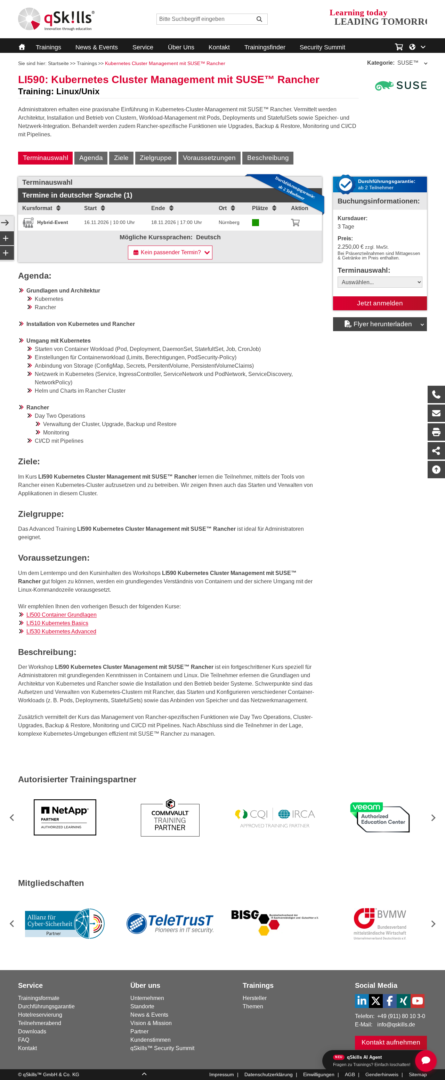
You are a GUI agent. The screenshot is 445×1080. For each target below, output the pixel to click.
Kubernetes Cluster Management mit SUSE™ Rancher (165, 63)
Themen (253, 1006)
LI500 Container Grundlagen (61, 615)
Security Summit (322, 47)
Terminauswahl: (364, 270)
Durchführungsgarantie (46, 1006)
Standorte (142, 1006)
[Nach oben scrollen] (436, 469)
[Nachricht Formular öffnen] (436, 413)
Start (90, 208)
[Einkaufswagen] (399, 46)
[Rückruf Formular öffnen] (436, 394)
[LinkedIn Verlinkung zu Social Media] (362, 1001)
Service (142, 47)
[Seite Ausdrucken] (436, 432)
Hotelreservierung (40, 1015)
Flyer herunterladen (383, 324)
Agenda (91, 157)
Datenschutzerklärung (268, 1074)
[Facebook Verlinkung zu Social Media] (390, 1001)
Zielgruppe (156, 157)
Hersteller (255, 998)
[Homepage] (56, 19)
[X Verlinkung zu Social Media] (376, 1001)
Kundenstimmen (150, 1040)
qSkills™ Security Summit (162, 1048)
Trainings (48, 47)
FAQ (23, 1040)
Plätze (260, 208)
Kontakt (219, 47)
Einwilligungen (318, 1074)
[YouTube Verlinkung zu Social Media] (417, 1001)
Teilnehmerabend (39, 1023)
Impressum (221, 1074)
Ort (223, 208)
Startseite (58, 63)
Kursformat (37, 208)
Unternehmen (147, 998)
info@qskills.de (396, 1024)
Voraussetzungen (209, 157)
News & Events (96, 47)
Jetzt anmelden (380, 303)
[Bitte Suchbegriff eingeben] (259, 19)
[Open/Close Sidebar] (5, 223)
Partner (139, 1031)
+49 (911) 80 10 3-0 (401, 1016)
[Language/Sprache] (417, 46)
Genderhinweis (381, 1074)
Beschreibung (268, 157)
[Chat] (426, 1061)
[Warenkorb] (295, 222)
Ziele (121, 157)
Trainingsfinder (264, 47)
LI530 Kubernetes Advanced (61, 631)
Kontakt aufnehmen (391, 1042)
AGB (350, 1074)
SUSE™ (393, 63)
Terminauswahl (45, 157)
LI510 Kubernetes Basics (57, 623)
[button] (432, 817)
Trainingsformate (38, 998)
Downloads (32, 1031)
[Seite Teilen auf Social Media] (436, 450)
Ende (158, 208)
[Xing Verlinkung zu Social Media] (404, 1001)
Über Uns (181, 47)
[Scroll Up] (144, 1075)
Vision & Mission (151, 1023)
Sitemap (418, 1074)
